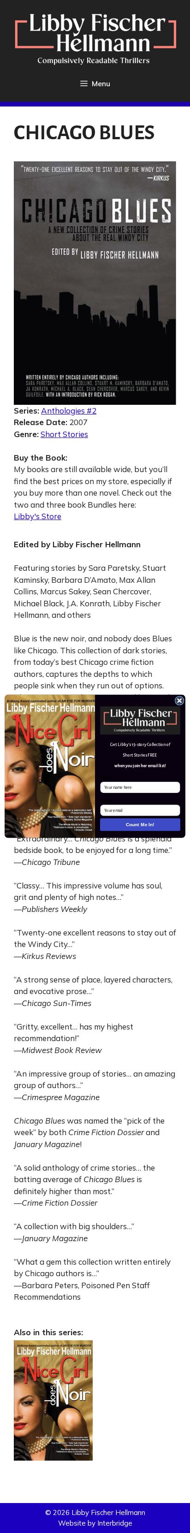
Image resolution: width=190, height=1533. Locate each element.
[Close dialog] (179, 701)
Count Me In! (140, 825)
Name (105, 778)
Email (105, 801)
